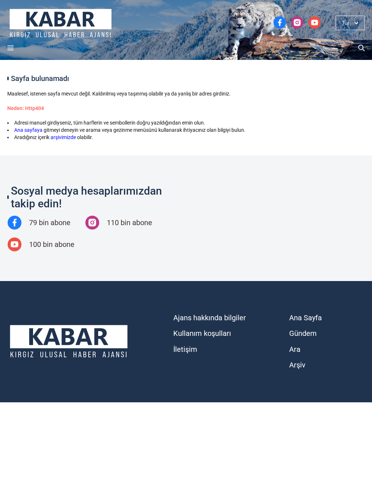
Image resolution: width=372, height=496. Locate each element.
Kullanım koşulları (202, 333)
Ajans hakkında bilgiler (209, 317)
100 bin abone (51, 244)
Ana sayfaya (28, 130)
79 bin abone (49, 222)
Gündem (303, 333)
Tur (345, 23)
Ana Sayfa (305, 317)
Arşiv (297, 365)
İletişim (185, 349)
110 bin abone (129, 222)
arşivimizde (63, 137)
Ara (294, 349)
